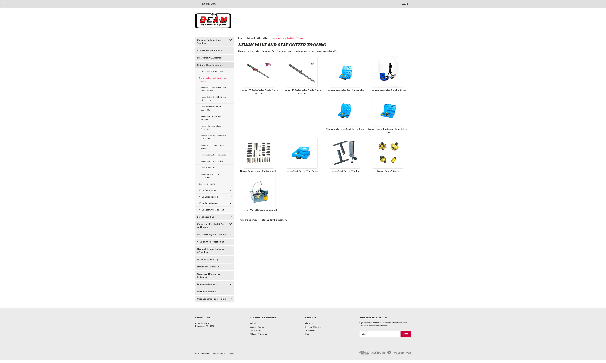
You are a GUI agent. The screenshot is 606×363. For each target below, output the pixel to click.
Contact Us (310, 330)
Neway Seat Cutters (209, 168)
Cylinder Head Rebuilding (210, 65)
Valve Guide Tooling (208, 197)
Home (241, 38)
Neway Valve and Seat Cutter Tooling (212, 79)
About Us (309, 323)
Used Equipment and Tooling (211, 299)
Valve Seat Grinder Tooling (211, 209)
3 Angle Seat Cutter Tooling (212, 71)
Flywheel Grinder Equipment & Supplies (211, 250)
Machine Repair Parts (208, 291)
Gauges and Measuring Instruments (208, 275)
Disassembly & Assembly (209, 57)
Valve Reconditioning (208, 203)
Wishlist (406, 4)
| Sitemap (233, 353)
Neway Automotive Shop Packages (211, 118)
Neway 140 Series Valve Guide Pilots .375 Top (213, 98)
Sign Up (261, 327)
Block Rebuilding (205, 217)
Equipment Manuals (207, 284)
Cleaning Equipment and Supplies (209, 41)
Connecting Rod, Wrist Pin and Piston (210, 225)
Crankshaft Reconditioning (210, 241)
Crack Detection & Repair (210, 50)
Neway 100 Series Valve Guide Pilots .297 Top (213, 89)
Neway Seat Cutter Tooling (212, 161)
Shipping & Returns (258, 334)
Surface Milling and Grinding (211, 234)
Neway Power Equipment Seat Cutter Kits (213, 137)
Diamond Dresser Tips (208, 259)
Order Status (255, 330)
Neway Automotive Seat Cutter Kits (211, 108)
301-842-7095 (209, 4)
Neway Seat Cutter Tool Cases (213, 155)
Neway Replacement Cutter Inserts (212, 146)
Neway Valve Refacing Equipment (210, 176)
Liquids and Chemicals (208, 266)
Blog (307, 334)
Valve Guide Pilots (207, 190)
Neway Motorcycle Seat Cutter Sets (211, 127)
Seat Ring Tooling (207, 184)
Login (252, 327)
